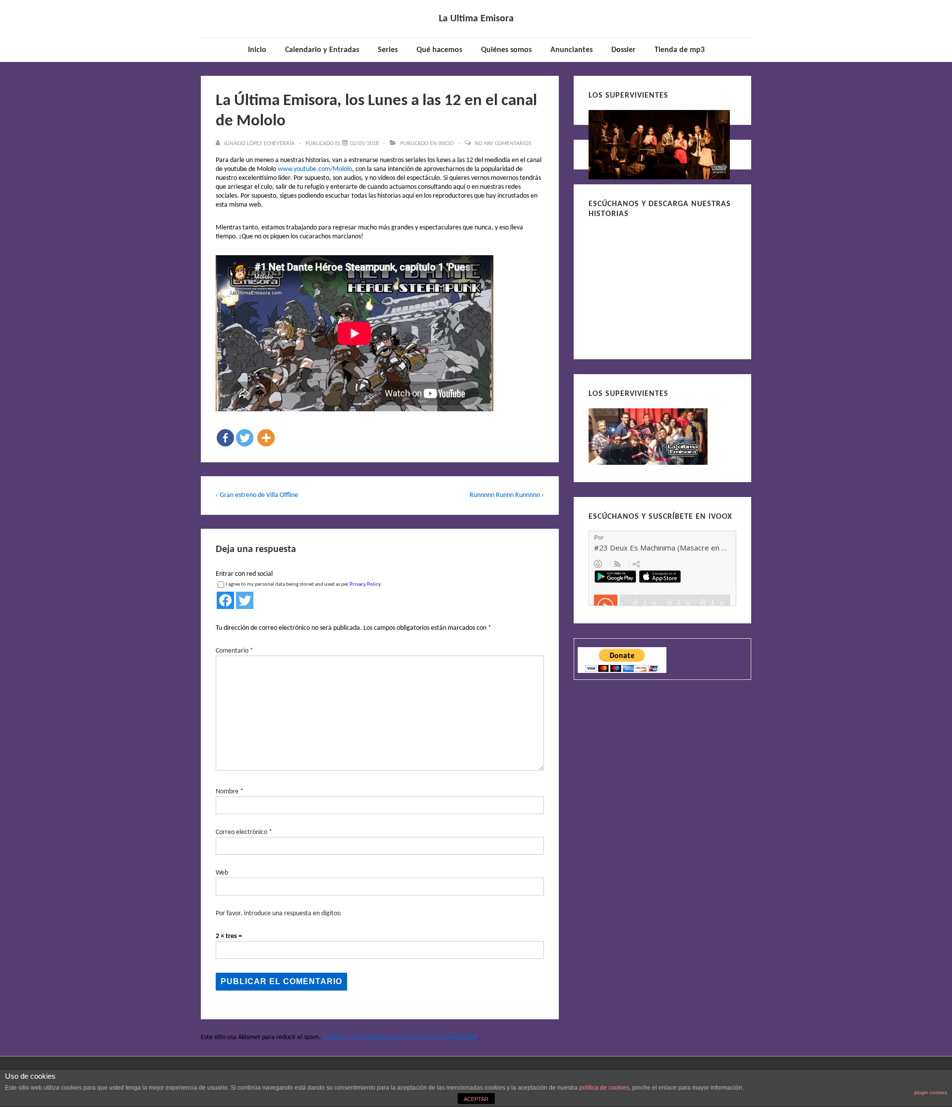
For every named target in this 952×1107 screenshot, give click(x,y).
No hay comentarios (503, 144)
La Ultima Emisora (476, 19)
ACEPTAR (476, 1099)
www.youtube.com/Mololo (315, 169)
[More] (266, 437)
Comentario (234, 651)
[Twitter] (244, 437)
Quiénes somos (506, 50)
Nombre (227, 791)
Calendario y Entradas (322, 50)
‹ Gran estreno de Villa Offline (257, 495)
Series (388, 50)
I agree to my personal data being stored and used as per (303, 584)
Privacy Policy (365, 584)
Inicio (257, 50)
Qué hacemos (439, 50)
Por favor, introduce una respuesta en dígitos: (279, 913)
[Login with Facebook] (225, 600)
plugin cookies (930, 1092)
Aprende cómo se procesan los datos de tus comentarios (399, 1037)
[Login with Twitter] (244, 600)
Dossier (623, 50)
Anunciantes (571, 50)
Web (222, 873)
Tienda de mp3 (679, 50)
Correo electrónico (241, 832)
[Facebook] (225, 437)
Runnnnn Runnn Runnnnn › (507, 495)
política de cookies (604, 1087)
